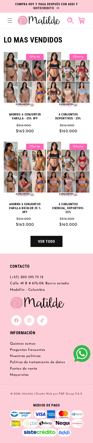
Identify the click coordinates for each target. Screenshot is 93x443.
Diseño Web (44, 394)
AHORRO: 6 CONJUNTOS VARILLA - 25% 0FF (25, 116)
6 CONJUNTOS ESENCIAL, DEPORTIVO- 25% (68, 208)
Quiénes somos (23, 344)
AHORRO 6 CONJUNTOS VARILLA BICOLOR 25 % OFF (25, 208)
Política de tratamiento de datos (37, 362)
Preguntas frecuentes (27, 350)
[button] (9, 20)
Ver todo (46, 241)
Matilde (27, 394)
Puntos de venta (23, 369)
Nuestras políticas (25, 356)
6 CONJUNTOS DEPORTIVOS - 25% (68, 116)
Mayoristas (19, 375)
